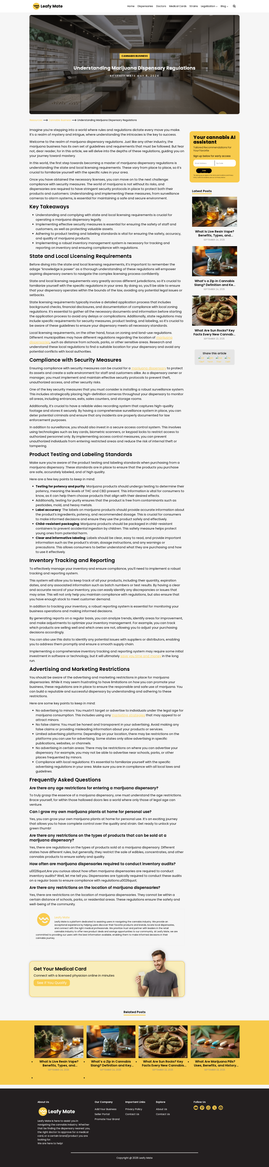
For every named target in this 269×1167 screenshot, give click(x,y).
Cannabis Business (134, 56)
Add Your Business (105, 1109)
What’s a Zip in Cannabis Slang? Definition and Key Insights (214, 283)
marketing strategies (128, 715)
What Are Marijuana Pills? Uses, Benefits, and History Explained (215, 1063)
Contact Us (132, 1114)
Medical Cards (177, 6)
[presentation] (214, 212)
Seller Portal (102, 1114)
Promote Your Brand (107, 1119)
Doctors (161, 6)
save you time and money (140, 656)
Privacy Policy (133, 1109)
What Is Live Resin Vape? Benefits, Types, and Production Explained (214, 233)
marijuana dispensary (148, 368)
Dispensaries (145, 6)
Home (130, 6)
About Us (161, 1109)
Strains (193, 6)
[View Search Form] (234, 6)
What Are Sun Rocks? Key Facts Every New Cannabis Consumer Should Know (214, 332)
